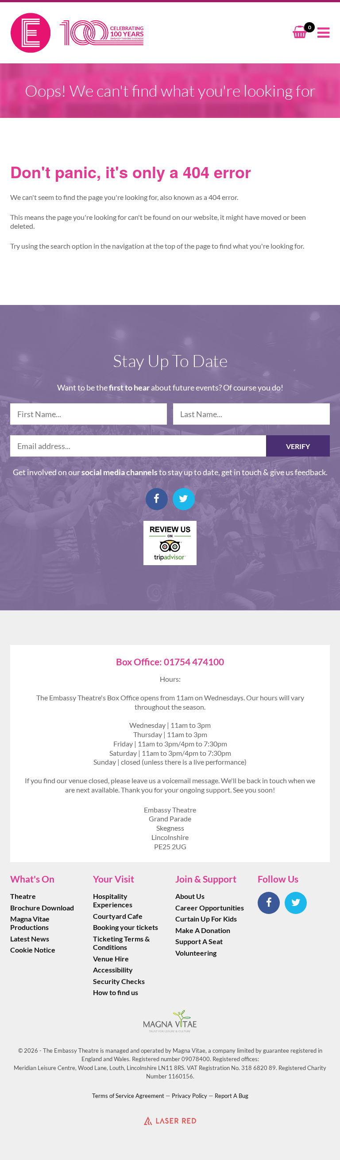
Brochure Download (42, 907)
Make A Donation (202, 930)
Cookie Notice (32, 949)
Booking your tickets (125, 927)
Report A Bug (231, 1095)
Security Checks (119, 981)
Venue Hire (111, 958)
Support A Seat (199, 941)
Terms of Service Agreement (128, 1095)
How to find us (115, 992)
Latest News (29, 938)
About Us (190, 896)
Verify (298, 446)
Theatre (23, 896)
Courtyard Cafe (118, 916)
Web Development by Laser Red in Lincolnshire (170, 1120)
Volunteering (195, 953)
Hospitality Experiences (112, 900)
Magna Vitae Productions (30, 922)
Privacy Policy (189, 1095)
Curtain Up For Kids (206, 918)
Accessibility (113, 969)
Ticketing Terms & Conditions (121, 942)
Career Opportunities (209, 907)
